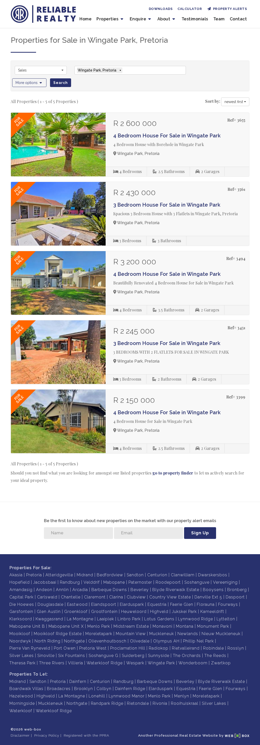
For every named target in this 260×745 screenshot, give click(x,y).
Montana (184, 626)
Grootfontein (104, 611)
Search (60, 83)
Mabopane (114, 582)
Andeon (44, 589)
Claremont (95, 597)
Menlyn (181, 696)
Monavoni (162, 626)
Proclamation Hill (127, 648)
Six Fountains (71, 655)
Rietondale (138, 703)
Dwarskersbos (212, 574)
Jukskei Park (184, 611)
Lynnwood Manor (126, 696)
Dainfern (77, 681)
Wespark (135, 663)
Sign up (200, 532)
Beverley (140, 589)
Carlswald (47, 597)
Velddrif (92, 582)
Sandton (135, 574)
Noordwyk (20, 641)
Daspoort (235, 597)
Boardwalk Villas (26, 688)
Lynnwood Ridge (195, 619)
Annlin (62, 589)
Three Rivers (51, 663)
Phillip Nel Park (198, 641)
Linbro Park (129, 619)
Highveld (159, 611)
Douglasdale (50, 604)
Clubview (136, 597)
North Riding (47, 641)
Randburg (70, 582)
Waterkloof (20, 710)
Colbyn (103, 688)
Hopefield (19, 582)
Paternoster (140, 582)
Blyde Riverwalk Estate (175, 589)
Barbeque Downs (109, 589)
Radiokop (158, 648)
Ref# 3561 (236, 189)
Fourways (228, 604)
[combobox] (41, 70)
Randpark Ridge (107, 703)
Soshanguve (196, 582)
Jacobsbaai (44, 582)
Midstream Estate (131, 626)
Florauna (206, 604)
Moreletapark (98, 633)
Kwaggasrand (49, 619)
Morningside (22, 703)
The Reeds (215, 655)
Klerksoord (20, 619)
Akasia (16, 574)
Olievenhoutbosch (107, 641)
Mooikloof (19, 633)
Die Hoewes (21, 604)
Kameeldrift (212, 611)
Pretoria (34, 574)
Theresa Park (22, 663)
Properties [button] (108, 19)
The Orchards (187, 655)
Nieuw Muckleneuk (221, 633)
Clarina (116, 597)
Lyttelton (226, 619)
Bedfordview (110, 574)
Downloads (161, 9)
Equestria (157, 604)
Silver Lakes (21, 655)
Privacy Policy (46, 735)
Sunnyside (158, 655)
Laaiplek (105, 619)
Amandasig (20, 589)
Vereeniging (225, 582)
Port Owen (65, 648)
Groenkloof (76, 611)
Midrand (85, 574)
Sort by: (212, 101)
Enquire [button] (138, 19)
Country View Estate (170, 597)
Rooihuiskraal (184, 703)
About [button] (164, 19)
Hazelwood (21, 696)
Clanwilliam (182, 574)
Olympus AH (166, 641)
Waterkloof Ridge (105, 663)
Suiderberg (133, 655)
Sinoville (46, 655)
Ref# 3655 (236, 120)
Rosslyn (236, 648)
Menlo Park (98, 626)
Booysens (213, 589)
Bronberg (237, 589)
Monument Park (213, 626)
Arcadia (80, 589)
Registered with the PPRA (86, 735)
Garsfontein (21, 611)
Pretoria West (93, 648)
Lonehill (97, 696)
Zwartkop (221, 663)
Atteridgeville (59, 574)
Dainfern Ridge (130, 688)
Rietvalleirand (186, 648)
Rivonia (160, 703)
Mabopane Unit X (66, 626)
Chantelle (70, 597)
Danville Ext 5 (208, 597)
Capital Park (21, 597)
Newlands (187, 633)
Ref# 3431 (236, 327)
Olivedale (140, 641)
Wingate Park (161, 663)
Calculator (189, 9)
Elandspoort (103, 604)
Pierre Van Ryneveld (29, 648)
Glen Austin (49, 611)
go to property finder (172, 473)
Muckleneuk (161, 633)
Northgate (74, 641)
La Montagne (80, 619)
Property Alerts (229, 9)
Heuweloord (134, 611)
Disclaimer (20, 735)
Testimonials (195, 19)
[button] (29, 82)
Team (219, 19)
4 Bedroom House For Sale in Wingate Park (167, 136)
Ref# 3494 (235, 258)
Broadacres (59, 688)
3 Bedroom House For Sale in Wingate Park (166, 205)
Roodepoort (168, 582)
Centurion (157, 574)
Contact (238, 19)
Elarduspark (132, 604)
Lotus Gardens (159, 619)
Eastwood (77, 604)
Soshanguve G (103, 655)
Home (85, 19)
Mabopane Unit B (27, 626)
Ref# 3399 (235, 396)
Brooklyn (83, 688)
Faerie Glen (181, 604)
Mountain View (131, 633)
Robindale (213, 648)
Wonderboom (192, 663)
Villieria (75, 663)
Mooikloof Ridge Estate (58, 633)
